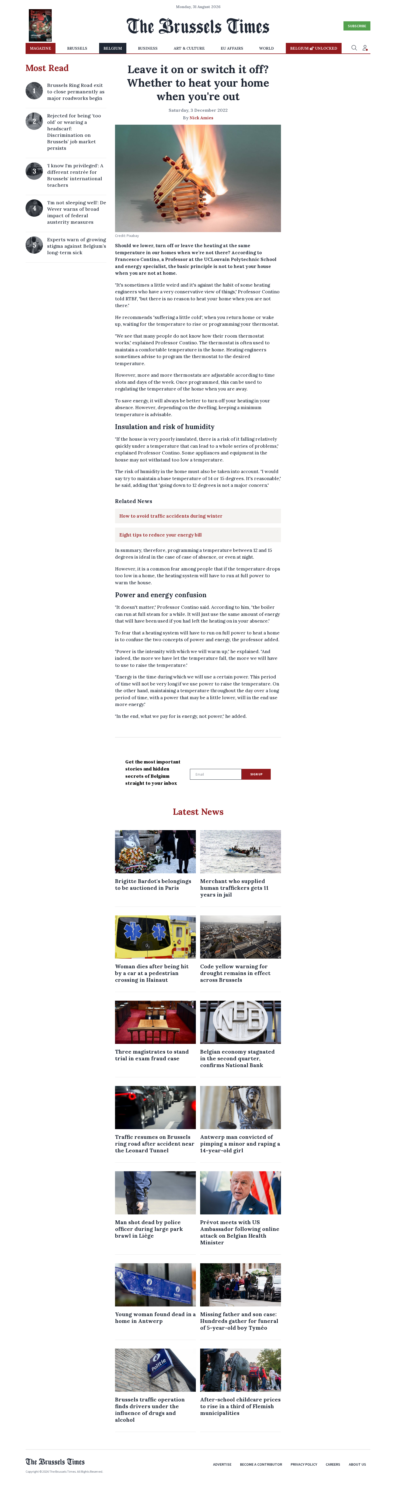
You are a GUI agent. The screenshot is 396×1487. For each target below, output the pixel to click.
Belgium (112, 48)
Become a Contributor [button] (261, 1464)
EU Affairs (232, 48)
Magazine (40, 48)
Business (148, 48)
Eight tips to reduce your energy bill (160, 535)
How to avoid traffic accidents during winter (171, 516)
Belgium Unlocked (313, 48)
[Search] (354, 48)
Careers (333, 1464)
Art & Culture (189, 48)
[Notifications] (365, 48)
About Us (357, 1464)
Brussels (77, 48)
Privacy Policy (304, 1464)
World (266, 48)
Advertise (222, 1464)
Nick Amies (201, 117)
